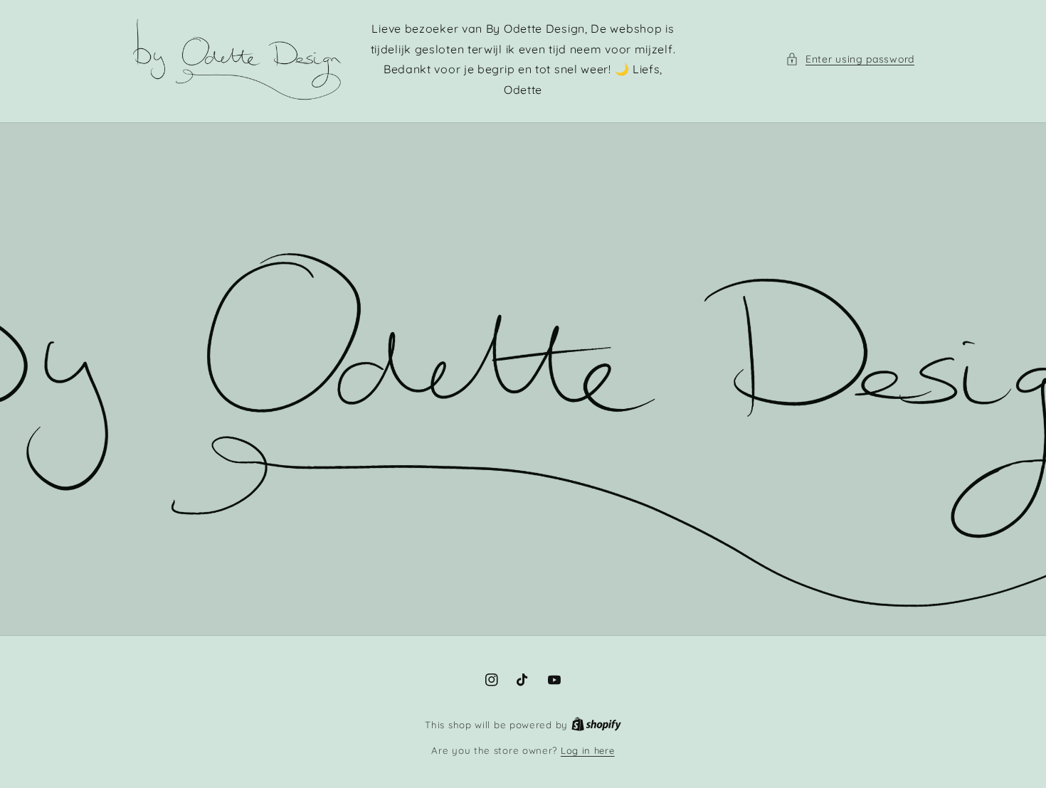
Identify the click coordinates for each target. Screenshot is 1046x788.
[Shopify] (596, 724)
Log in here (588, 750)
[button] (850, 59)
